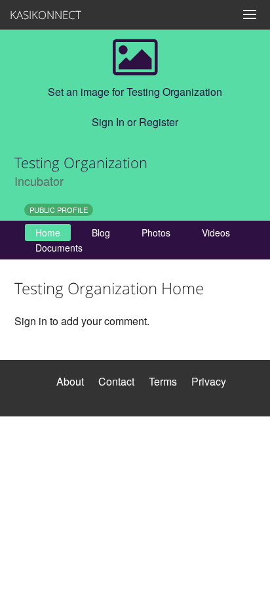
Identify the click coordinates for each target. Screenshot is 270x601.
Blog (101, 232)
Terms (163, 381)
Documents (59, 247)
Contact (116, 381)
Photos (156, 232)
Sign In (108, 121)
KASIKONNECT (39, 14)
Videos (216, 232)
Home (47, 232)
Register (158, 121)
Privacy (208, 381)
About (70, 381)
